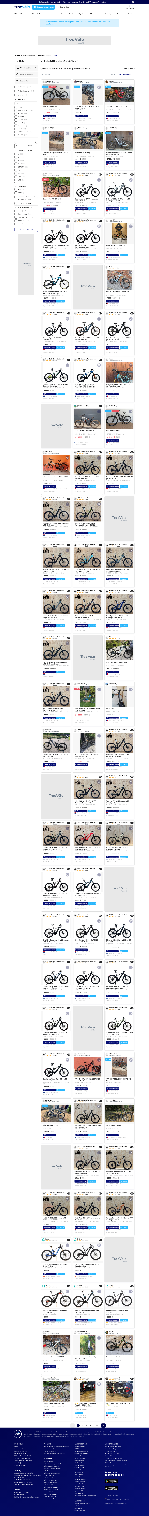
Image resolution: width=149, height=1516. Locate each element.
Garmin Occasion (79, 1465)
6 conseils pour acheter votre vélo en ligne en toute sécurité (27, 1476)
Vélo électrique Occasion (52, 1473)
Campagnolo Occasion (81, 1451)
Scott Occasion (79, 1486)
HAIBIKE (23, 116)
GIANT (22, 113)
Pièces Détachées (38, 14)
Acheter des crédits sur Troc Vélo (54, 1454)
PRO (21, 170)
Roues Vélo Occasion (51, 1490)
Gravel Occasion (49, 1475)
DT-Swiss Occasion (80, 1463)
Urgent (22, 95)
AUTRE (22, 135)
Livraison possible (27, 203)
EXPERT (23, 167)
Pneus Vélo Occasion (51, 1492)
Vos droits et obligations (22, 1458)
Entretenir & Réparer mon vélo (23, 1484)
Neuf (22, 211)
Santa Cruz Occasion (81, 1484)
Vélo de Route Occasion (51, 1466)
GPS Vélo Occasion (50, 1497)
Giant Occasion (79, 1468)
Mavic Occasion (79, 1475)
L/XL (21, 180)
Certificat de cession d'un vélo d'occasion (27, 1497)
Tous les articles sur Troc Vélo (23, 1473)
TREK (22, 129)
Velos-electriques (44, 55)
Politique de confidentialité (22, 1456)
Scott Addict (78, 1508)
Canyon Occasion (80, 1456)
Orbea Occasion (79, 1477)
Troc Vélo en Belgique (112, 1449)
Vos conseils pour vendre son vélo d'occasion (116, 1466)
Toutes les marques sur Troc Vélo (85, 1496)
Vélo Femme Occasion (51, 1487)
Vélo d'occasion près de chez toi (54, 1464)
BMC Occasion (79, 1449)
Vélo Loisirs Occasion (51, 1478)
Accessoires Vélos (57, 14)
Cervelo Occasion (80, 1458)
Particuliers (24, 87)
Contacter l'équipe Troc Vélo (23, 1461)
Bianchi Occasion (79, 1447)
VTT (21, 189)
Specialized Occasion (81, 1491)
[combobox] (26, 81)
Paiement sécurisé (50, 1451)
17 (97, 1425)
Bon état (23, 221)
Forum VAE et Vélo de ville (113, 1458)
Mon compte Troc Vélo (21, 1449)
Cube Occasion (79, 1461)
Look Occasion (79, 1472)
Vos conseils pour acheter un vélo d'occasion (116, 1461)
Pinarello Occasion (80, 1479)
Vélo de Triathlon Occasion (52, 1468)
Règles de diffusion (20, 1454)
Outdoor (120, 14)
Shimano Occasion (80, 1489)
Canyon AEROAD (80, 1511)
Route (21, 193)
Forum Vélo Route (111, 1451)
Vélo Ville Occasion (50, 1480)
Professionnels (26, 91)
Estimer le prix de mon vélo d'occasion (56, 1447)
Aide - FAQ (17, 1463)
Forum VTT (108, 1456)
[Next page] (103, 1425)
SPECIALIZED (25, 110)
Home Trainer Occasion (51, 1499)
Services (131, 14)
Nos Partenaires (19, 1495)
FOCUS (22, 123)
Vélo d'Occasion (49, 1461)
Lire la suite (128, 68)
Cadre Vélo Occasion (50, 1494)
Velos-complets (29, 55)
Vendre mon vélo (49, 1449)
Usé (21, 224)
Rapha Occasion (79, 1482)
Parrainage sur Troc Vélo (113, 1447)
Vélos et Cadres (20, 14)
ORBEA (22, 120)
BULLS (22, 126)
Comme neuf (25, 214)
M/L (21, 173)
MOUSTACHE (25, 132)
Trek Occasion (78, 1493)
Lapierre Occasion (80, 1470)
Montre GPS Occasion (51, 1482)
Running (108, 14)
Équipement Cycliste (77, 14)
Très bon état (25, 217)
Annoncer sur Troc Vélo (21, 1492)
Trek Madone (78, 1506)
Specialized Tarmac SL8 (82, 1504)
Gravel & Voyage (89, 2)
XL (21, 164)
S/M (21, 177)
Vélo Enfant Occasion (51, 1485)
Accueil (17, 55)
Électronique (95, 14)
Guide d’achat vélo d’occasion (23, 1480)
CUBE (22, 107)
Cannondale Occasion (81, 1454)
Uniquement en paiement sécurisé (28, 198)
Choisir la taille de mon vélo (23, 1482)
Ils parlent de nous (20, 1465)
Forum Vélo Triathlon (112, 1454)
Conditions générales (20, 1451)
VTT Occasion (48, 1471)
